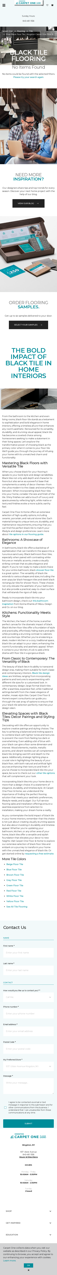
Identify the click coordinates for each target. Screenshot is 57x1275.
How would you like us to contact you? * (21, 990)
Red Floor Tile (13, 891)
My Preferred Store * (12, 1060)
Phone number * (11, 1007)
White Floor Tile (14, 896)
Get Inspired (13, 1223)
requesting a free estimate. (39, 853)
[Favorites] (47, 5)
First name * (8, 946)
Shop (9, 1211)
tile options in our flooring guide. (26, 534)
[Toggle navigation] (4, 5)
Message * (8, 1076)
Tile (31, 31)
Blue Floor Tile (14, 869)
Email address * (10, 1024)
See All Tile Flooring (16, 906)
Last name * (8, 963)
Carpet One (7, 31)
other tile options (45, 773)
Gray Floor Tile (14, 880)
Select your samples (26, 325)
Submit (28, 1123)
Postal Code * (9, 1042)
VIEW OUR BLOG (26, 203)
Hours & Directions (28, 1157)
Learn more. (9, 1260)
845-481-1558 (28, 21)
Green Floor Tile (14, 885)
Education (12, 1235)
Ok (28, 1265)
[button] (42, 5)
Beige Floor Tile (14, 864)
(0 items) (52, 5)
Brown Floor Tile (15, 875)
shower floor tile (45, 570)
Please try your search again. (28, 77)
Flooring (21, 31)
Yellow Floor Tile (15, 901)
